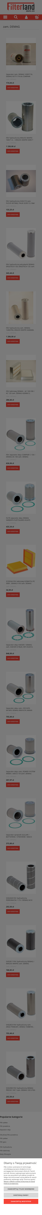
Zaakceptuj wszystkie (21, 1201)
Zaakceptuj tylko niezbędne (21, 1189)
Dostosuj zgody (21, 1195)
